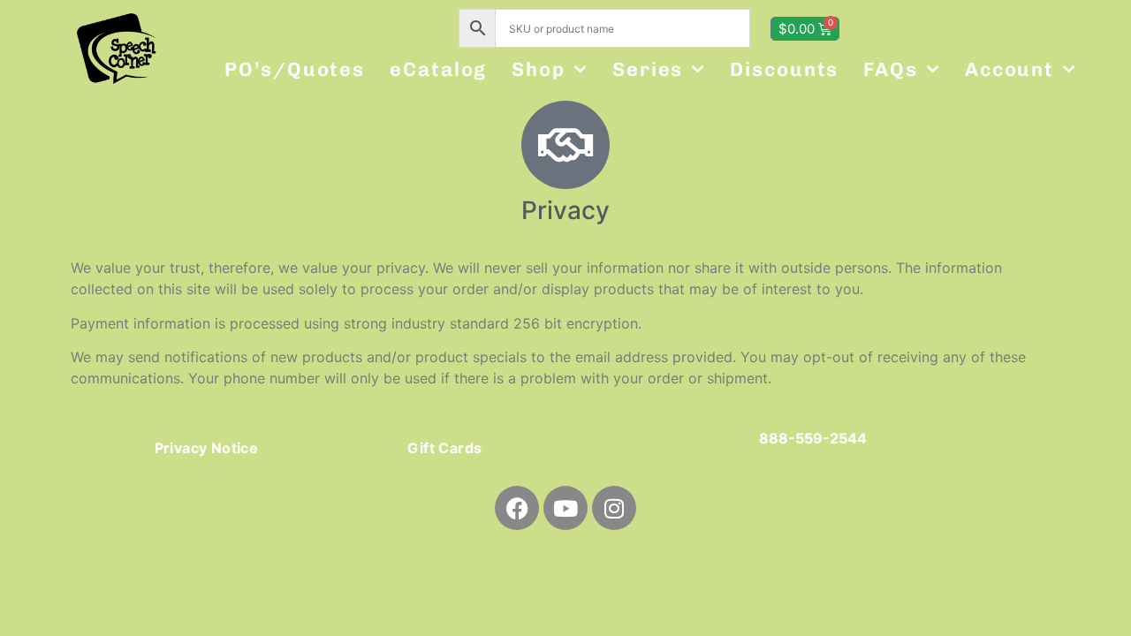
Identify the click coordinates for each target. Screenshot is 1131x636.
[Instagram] (614, 508)
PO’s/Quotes (294, 69)
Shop (539, 69)
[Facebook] (517, 508)
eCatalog (438, 69)
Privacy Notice (207, 448)
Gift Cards (444, 448)
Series (647, 69)
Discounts (784, 69)
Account (1009, 69)
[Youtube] (565, 508)
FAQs (890, 69)
